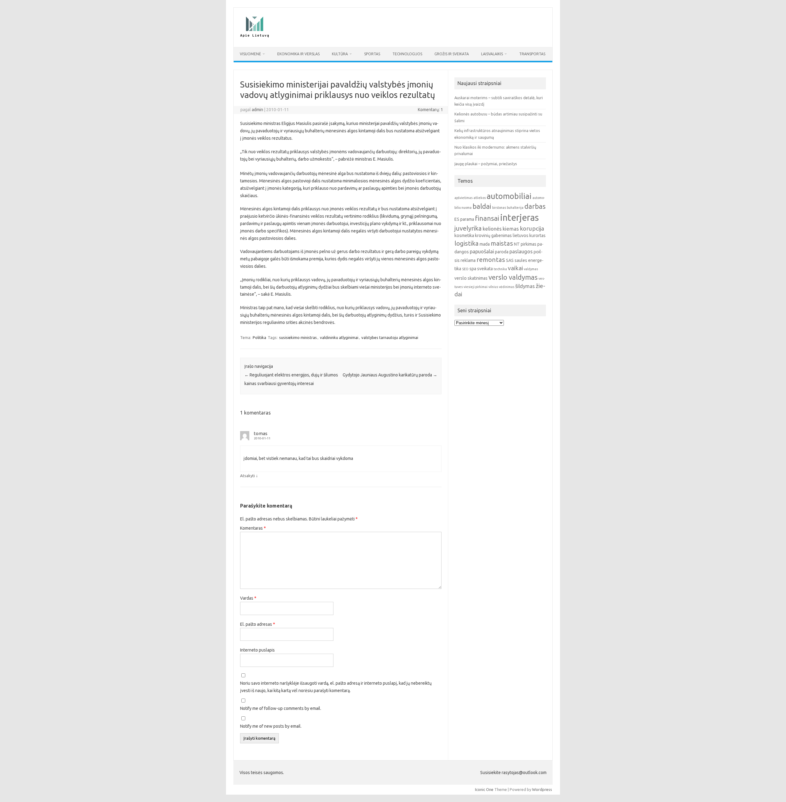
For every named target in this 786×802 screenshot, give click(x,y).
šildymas (525, 286)
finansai (487, 218)
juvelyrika (468, 228)
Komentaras (253, 528)
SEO (465, 269)
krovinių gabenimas (493, 235)
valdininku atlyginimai (339, 337)
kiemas (511, 229)
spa (472, 268)
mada (485, 244)
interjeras (519, 217)
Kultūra (340, 54)
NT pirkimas (525, 244)
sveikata (485, 268)
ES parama (464, 219)
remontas (491, 259)
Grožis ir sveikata (451, 54)
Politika (259, 337)
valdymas (531, 269)
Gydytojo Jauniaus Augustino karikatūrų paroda (390, 374)
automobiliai (509, 196)
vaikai (515, 268)
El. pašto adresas (257, 624)
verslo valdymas (513, 277)
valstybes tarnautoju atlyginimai (389, 337)
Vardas (248, 598)
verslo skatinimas (471, 278)
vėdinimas (506, 287)
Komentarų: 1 (430, 109)
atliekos (479, 198)
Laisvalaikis (492, 54)
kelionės (492, 229)
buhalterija (515, 207)
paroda (501, 251)
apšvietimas (463, 198)
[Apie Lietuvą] (254, 36)
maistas (502, 243)
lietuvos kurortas (529, 235)
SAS (510, 260)
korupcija (532, 228)
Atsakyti (247, 475)
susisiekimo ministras (298, 337)
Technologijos (407, 54)
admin (257, 109)
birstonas (499, 207)
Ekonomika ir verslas (298, 54)
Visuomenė (250, 54)
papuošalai (482, 251)
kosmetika (464, 235)
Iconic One (484, 789)
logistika (466, 243)
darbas (535, 206)
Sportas (372, 54)
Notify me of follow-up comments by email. (280, 708)
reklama (468, 260)
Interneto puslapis (257, 650)
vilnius (493, 287)
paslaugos (521, 251)
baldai (482, 206)
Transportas (532, 54)
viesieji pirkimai (476, 287)
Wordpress (542, 789)
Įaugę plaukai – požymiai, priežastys (485, 164)
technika (500, 269)
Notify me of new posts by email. (271, 726)
